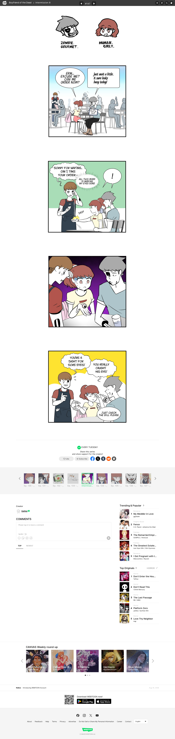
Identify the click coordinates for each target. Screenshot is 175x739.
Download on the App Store (103, 701)
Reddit (108, 458)
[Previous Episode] (81, 3)
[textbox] (63, 527)
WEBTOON (4, 3)
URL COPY (171, 3)
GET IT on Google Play (85, 701)
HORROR (151, 568)
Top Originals (127, 568)
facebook (77, 715)
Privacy (63, 721)
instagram (84, 715)
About (29, 721)
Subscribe (157, 3)
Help (47, 721)
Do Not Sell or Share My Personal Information (96, 721)
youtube (97, 715)
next (153, 661)
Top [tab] (19, 545)
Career (119, 721)
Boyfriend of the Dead (20, 2)
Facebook (162, 3)
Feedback (38, 721)
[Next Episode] (94, 3)
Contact (128, 721)
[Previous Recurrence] (19, 478)
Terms (54, 721)
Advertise (72, 721)
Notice (18, 688)
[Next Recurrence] (155, 478)
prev (22, 661)
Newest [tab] (29, 545)
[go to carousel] (85, 675)
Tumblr (103, 458)
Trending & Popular (131, 505)
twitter (90, 715)
